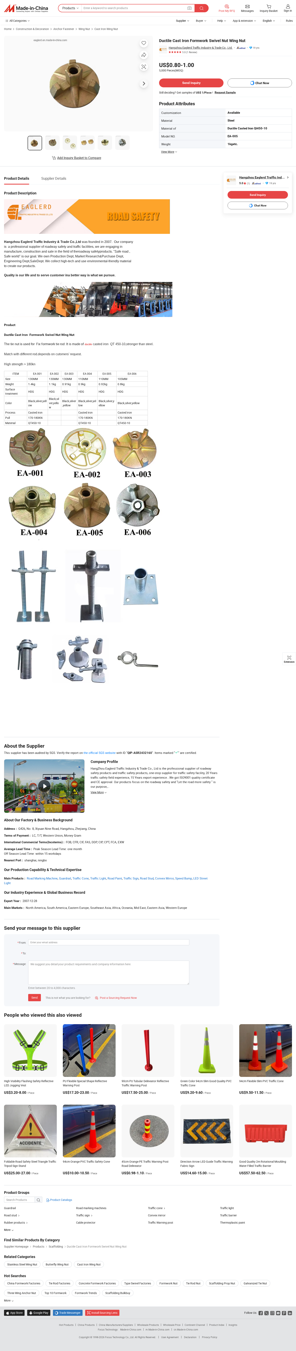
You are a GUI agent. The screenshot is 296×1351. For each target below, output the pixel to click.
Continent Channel (195, 1324)
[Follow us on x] (266, 1313)
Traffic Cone (80, 878)
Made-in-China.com (130, 1329)
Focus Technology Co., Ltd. (120, 1337)
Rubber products (14, 1222)
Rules (289, 21)
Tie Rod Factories (59, 1283)
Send (34, 997)
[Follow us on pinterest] (284, 1313)
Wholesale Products (148, 1324)
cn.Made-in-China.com (186, 1329)
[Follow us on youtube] (278, 1313)
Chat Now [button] (262, 83)
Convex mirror (157, 1215)
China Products (86, 1324)
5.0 (244, 183)
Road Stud (147, 878)
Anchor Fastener (63, 29)
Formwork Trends (86, 1293)
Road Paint (115, 878)
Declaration (190, 1337)
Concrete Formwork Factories (97, 1283)
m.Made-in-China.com (158, 1329)
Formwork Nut (168, 1283)
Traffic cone (155, 1208)
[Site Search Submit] (202, 8)
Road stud (10, 1215)
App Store (14, 1313)
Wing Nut (84, 29)
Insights (233, 1324)
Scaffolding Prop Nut (222, 1283)
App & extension (243, 21)
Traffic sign (83, 1215)
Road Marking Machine (42, 878)
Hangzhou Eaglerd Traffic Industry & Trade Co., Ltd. (201, 48)
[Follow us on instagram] (272, 1313)
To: (24, 953)
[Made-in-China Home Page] (26, 8)
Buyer (199, 21)
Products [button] (68, 8)
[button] (189, 8)
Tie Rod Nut (193, 1283)
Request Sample (225, 92)
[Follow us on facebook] (261, 1313)
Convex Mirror (164, 878)
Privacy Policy (209, 1337)
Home (7, 29)
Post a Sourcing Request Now (116, 998)
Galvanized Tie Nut (255, 1283)
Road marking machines (91, 1208)
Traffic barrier (228, 1215)
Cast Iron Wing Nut (106, 29)
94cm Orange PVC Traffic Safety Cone (86, 1161)
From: (22, 942)
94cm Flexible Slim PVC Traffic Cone (261, 1081)
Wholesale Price (171, 1324)
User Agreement (170, 1337)
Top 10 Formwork (55, 1293)
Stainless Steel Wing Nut (22, 1264)
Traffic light (227, 1208)
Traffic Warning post (160, 1222)
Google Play (38, 1313)
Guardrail (65, 878)
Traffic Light (98, 878)
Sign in (288, 10)
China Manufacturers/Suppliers (116, 1324)
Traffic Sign (131, 878)
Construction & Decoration (32, 29)
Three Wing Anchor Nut (21, 1293)
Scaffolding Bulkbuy (117, 1293)
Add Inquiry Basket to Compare (79, 158)
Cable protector (85, 1222)
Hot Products (66, 1324)
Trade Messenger (68, 1313)
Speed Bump (183, 878)
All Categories (18, 21)
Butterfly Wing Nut (57, 1264)
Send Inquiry (191, 83)
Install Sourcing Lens (104, 1313)
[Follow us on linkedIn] (290, 1313)
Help (220, 21)
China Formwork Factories (23, 1283)
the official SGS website (100, 753)
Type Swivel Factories (137, 1283)
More (7, 1300)
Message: (20, 964)
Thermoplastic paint (232, 1222)
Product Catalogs (61, 1200)
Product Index (216, 1324)
